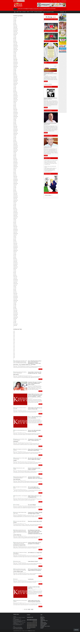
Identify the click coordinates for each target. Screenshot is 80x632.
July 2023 (14, 69)
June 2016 (14, 187)
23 (34, 625)
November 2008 (15, 314)
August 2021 (15, 101)
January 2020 (15, 127)
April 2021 (14, 106)
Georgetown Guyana (43, 622)
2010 (14, 353)
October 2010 (15, 282)
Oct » (30, 628)
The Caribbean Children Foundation (45, 626)
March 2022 (15, 91)
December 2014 (15, 212)
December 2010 (15, 279)
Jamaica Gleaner (42, 625)
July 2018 (14, 152)
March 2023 (15, 74)
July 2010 (14, 286)
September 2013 (15, 233)
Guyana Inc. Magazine (43, 624)
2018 (14, 342)
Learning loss (30, 579)
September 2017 (15, 166)
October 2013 (15, 232)
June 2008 (14, 321)
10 (36, 622)
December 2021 (15, 95)
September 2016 (15, 183)
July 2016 (14, 186)
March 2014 (15, 225)
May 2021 (14, 105)
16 (34, 624)
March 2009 (15, 308)
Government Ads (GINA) (43, 623)
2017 (14, 343)
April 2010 (14, 290)
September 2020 (15, 116)
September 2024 (15, 49)
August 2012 (15, 251)
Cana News (41, 618)
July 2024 (14, 52)
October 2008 (15, 315)
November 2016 (15, 180)
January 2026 (15, 27)
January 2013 (15, 244)
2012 (14, 350)
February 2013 (15, 243)
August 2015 (15, 201)
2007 (14, 357)
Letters (22, 602)
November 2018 (15, 147)
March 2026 (15, 24)
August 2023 (15, 67)
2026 (14, 331)
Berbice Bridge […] (48, 195)
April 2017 (14, 173)
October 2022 (15, 81)
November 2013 (15, 230)
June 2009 (14, 304)
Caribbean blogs (42, 619)
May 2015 (14, 205)
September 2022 (15, 83)
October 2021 (15, 98)
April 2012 (14, 257)
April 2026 (14, 23)
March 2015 (15, 208)
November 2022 (15, 80)
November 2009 (15, 297)
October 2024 (15, 48)
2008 (14, 356)
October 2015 (15, 198)
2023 (14, 335)
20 (30, 625)
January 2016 (15, 194)
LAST (32, 609)
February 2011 (15, 276)
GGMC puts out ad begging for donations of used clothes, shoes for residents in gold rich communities (36, 8)
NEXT (29, 609)
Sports (21, 514)
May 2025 (14, 38)
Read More (40, 379)
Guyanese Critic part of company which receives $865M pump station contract (35, 383)
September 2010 (15, 283)
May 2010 (14, 289)
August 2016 (15, 184)
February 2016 (15, 193)
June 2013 (14, 237)
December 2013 (15, 229)
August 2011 (15, 268)
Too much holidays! (32, 504)
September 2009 (15, 300)
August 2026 (15, 17)
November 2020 (15, 113)
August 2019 (15, 134)
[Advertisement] (62, 67)
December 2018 (15, 145)
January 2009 (15, 311)
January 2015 (15, 211)
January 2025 (15, 44)
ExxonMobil (22, 365)
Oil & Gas (27, 365)
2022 (14, 336)
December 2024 (15, 45)
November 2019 (15, 130)
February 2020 (15, 126)
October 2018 (15, 148)
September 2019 (15, 133)
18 (27, 625)
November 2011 (15, 264)
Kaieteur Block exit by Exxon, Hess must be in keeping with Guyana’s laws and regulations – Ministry (35, 395)
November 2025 (15, 30)
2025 (14, 332)
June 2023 (14, 70)
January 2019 (15, 144)
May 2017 (14, 172)
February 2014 (15, 226)
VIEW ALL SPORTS (48, 84)
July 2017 (14, 169)
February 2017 (15, 176)
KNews (19, 365)
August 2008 (15, 318)
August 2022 (15, 84)
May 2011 (14, 272)
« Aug (27, 628)
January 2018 (15, 161)
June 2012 (14, 254)
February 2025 (15, 42)
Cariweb (41, 621)
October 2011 (15, 265)
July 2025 (14, 35)
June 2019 (14, 137)
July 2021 (14, 102)
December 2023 (15, 62)
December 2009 (15, 296)
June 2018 (14, 154)
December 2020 (15, 112)
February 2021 (15, 109)
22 (33, 625)
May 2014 (14, 222)
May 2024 (14, 55)
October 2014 (15, 215)
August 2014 (15, 218)
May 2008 (14, 322)
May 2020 (14, 122)
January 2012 (15, 261)
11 (27, 624)
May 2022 (14, 88)
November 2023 (15, 63)
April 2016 (14, 190)
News (25, 365)
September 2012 (15, 250)
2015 (14, 346)
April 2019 (14, 140)
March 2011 (14, 275)
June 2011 (14, 271)
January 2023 (15, 77)
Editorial (22, 580)
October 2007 (15, 325)
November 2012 (15, 247)
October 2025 (15, 31)
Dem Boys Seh (23, 505)
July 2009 (14, 303)
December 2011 (15, 262)
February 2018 (15, 159)
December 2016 (15, 179)
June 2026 (14, 20)
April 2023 (14, 73)
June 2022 (14, 87)
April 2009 (14, 307)
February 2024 (15, 59)
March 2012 (15, 258)
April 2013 (14, 240)
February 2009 (15, 310)
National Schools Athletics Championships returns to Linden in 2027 (50, 73)
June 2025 (14, 37)
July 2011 (14, 269)
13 (30, 624)
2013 (14, 349)
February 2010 (15, 293)
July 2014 (14, 219)
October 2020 (15, 115)
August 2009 (15, 301)
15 (33, 624)
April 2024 (14, 56)
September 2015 (15, 200)
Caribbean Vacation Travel (43, 620)
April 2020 (14, 123)
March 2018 (15, 158)
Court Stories (22, 461)
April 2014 (14, 223)
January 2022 (15, 94)
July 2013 (14, 236)
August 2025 (15, 34)
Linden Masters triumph (33, 561)
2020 (14, 339)
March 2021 (15, 108)
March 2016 (15, 191)
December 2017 (15, 162)
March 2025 (15, 41)
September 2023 (15, 66)
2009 (14, 354)
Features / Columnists (27, 461)
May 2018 (14, 155)
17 (36, 624)
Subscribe (76, 629)
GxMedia (29, 630)
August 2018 (15, 151)
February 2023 (15, 76)
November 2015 (15, 197)
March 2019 (15, 141)
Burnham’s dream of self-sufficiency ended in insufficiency (50, 98)
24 (36, 625)
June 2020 (14, 120)
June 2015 (14, 204)
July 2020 (14, 119)
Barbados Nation (42, 617)
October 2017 (15, 165)
